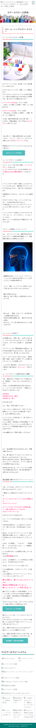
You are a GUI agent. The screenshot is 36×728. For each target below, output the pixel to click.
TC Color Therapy (19, 724)
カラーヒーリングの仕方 (14, 153)
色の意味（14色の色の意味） (15, 640)
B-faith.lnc (17, 726)
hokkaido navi (24, 726)
